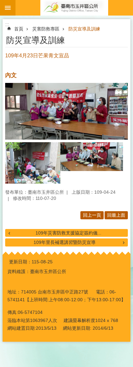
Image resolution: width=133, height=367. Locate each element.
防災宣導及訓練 (84, 28)
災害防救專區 (45, 28)
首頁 (18, 28)
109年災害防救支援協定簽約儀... (68, 232)
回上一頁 (92, 215)
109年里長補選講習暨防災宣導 (65, 242)
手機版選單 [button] (7, 8)
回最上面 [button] (116, 215)
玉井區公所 (74, 8)
